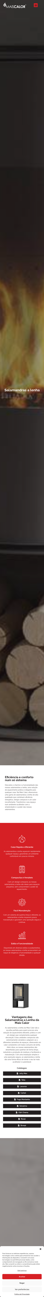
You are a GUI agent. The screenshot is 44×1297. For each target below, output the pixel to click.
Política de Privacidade (22, 1294)
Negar (22, 1283)
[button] (40, 1249)
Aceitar (22, 1277)
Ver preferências (22, 1289)
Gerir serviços (22, 1270)
